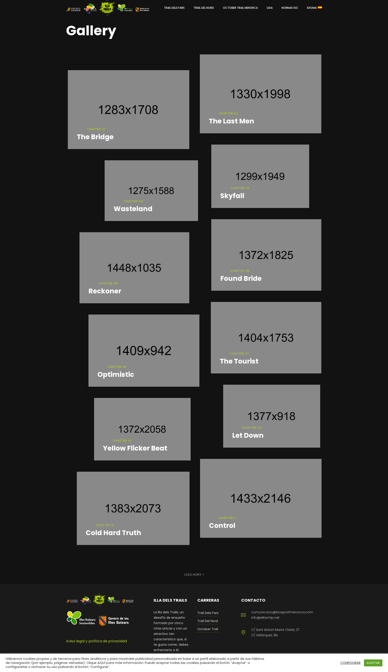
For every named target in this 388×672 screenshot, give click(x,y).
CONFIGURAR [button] (350, 663)
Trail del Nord (207, 621)
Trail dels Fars (207, 613)
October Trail (207, 629)
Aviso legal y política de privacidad (96, 641)
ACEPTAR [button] (373, 663)
